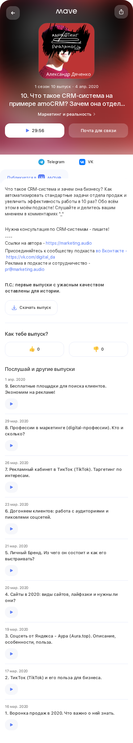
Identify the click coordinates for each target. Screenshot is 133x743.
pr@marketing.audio (24, 269)
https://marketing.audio (69, 243)
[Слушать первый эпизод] (11, 403)
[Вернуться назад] (13, 13)
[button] (66, 11)
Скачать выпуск (35, 307)
